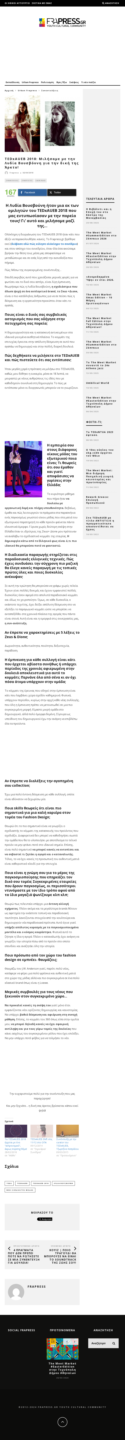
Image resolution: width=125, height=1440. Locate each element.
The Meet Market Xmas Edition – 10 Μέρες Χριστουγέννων (99, 299)
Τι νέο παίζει (88, 82)
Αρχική (9, 90)
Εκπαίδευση (12, 82)
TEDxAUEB (22, 1183)
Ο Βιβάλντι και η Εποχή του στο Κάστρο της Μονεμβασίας (99, 213)
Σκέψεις (74, 82)
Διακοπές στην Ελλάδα (19, 9)
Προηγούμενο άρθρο (27, 1246)
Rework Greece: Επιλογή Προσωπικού (97, 499)
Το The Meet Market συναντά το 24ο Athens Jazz (101, 365)
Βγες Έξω (61, 82)
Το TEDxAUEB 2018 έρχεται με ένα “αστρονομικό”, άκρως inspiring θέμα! (16, 1144)
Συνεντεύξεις (12, 180)
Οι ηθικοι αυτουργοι (17, 3)
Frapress (14, 173)
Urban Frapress (30, 82)
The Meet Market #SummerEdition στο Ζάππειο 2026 (101, 235)
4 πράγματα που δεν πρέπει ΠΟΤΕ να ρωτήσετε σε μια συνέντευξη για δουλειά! (24, 1256)
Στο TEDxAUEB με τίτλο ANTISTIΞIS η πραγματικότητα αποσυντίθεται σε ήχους (100, 523)
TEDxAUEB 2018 (41, 1183)
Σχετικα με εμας (42, 3)
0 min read (41, 180)
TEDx (9, 1183)
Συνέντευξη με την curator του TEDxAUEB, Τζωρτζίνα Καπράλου (67, 1144)
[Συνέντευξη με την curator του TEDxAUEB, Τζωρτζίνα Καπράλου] (67, 1131)
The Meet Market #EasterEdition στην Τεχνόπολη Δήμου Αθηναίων (101, 258)
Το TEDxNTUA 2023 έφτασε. (99, 433)
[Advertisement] (62, 54)
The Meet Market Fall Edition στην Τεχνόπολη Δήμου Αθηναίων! (99, 323)
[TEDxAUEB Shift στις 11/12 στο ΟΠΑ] (41, 1131)
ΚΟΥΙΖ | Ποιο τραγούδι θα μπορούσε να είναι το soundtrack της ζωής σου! (60, 1256)
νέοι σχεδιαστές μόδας (20, 1190)
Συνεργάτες (27, 180)
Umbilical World (97, 382)
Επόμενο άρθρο (61, 1246)
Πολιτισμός (47, 82)
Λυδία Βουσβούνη (63, 1183)
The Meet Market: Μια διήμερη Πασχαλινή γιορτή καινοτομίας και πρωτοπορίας (99, 476)
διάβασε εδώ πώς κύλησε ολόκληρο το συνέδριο (44, 244)
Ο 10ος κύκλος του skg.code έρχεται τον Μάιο (100, 452)
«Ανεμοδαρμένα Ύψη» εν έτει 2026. (100, 278)
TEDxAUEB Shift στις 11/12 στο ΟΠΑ (41, 1141)
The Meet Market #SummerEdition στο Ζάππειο (101, 344)
